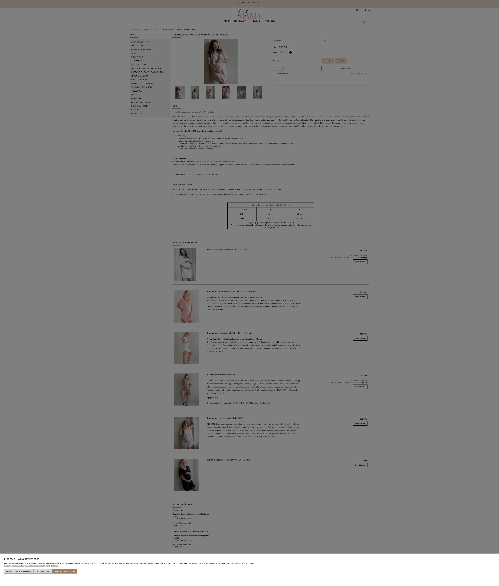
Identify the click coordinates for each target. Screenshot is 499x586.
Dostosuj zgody (43, 571)
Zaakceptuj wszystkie (65, 571)
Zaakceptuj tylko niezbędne (18, 571)
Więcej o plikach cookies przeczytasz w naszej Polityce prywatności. (31, 565)
